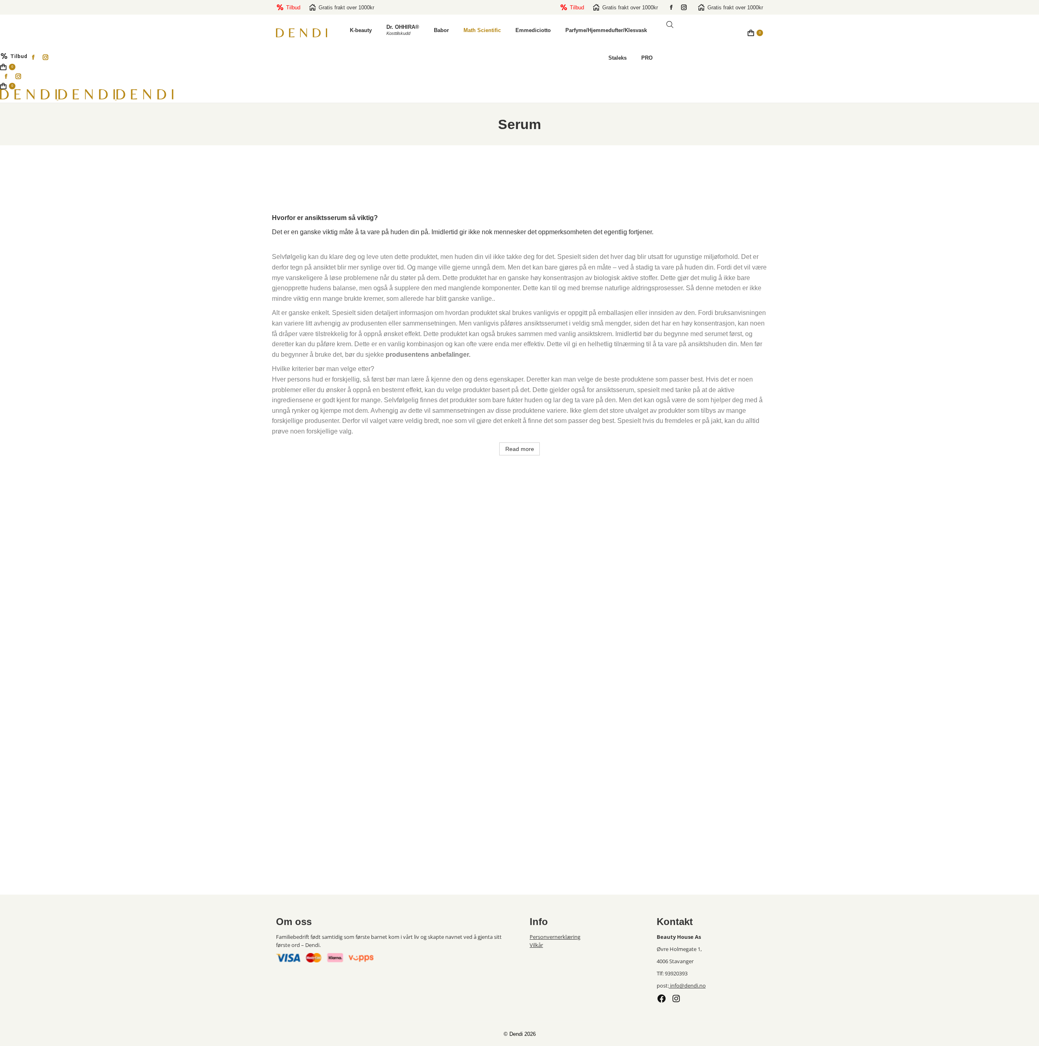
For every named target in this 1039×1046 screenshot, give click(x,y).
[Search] (729, 36)
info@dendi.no (687, 985)
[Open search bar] (669, 24)
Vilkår (536, 945)
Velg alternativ (708, 872)
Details (331, 667)
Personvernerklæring (555, 936)
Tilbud (293, 7)
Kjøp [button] (708, 667)
